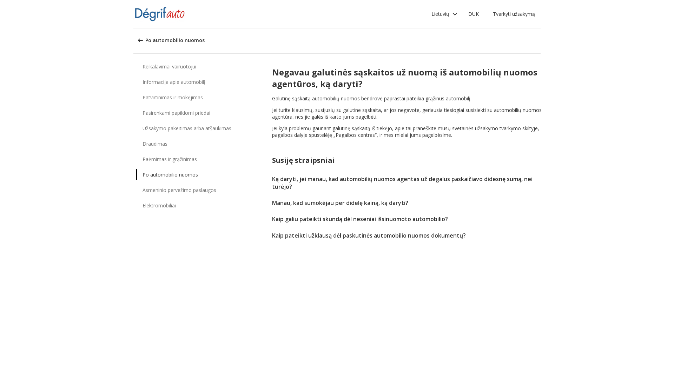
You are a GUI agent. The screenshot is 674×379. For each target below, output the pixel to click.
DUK (473, 14)
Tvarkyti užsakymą (514, 14)
